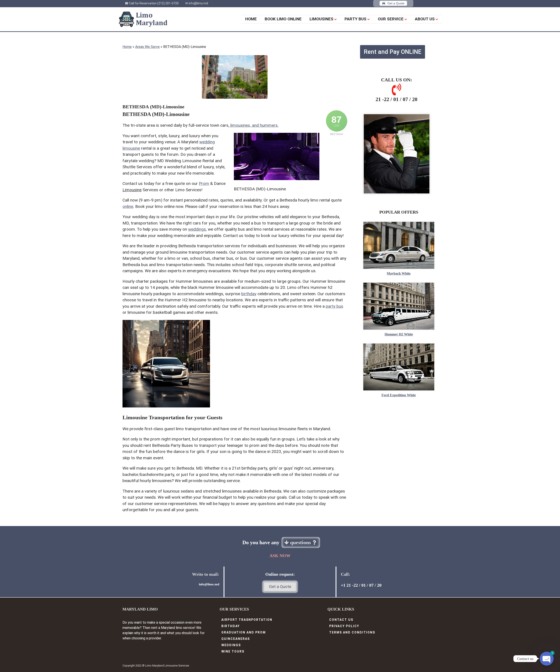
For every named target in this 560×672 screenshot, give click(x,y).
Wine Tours (232, 651)
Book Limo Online (283, 18)
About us (425, 18)
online (127, 206)
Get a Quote (280, 586)
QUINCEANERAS (235, 638)
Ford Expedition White (399, 395)
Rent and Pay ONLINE (392, 51)
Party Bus (355, 18)
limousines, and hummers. (253, 125)
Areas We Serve (147, 47)
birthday (248, 293)
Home (127, 47)
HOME (251, 18)
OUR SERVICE (391, 18)
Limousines (321, 18)
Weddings (231, 645)
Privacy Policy (344, 626)
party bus (334, 306)
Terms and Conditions (352, 632)
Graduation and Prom (243, 632)
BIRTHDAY (230, 626)
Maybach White (399, 273)
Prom (204, 183)
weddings (197, 229)
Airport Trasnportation (246, 619)
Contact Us (341, 619)
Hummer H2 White (399, 334)
